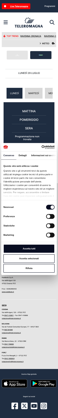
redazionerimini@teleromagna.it (13, 347)
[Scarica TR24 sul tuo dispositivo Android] (43, 383)
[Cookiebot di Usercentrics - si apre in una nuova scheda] (42, 147)
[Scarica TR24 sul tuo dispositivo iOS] (14, 383)
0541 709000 (9, 344)
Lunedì (14, 93)
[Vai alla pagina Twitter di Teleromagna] (24, 406)
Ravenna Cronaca (30, 36)
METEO (45, 43)
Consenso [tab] (8, 155)
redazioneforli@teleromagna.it (12, 361)
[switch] (50, 216)
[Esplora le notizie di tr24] (6, 22)
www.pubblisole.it (8, 292)
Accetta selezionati (29, 258)
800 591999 (8, 330)
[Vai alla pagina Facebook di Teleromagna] (16, 408)
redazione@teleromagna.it (11, 318)
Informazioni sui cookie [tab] (43, 155)
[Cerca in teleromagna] (52, 22)
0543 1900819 (9, 358)
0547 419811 (9, 315)
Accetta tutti (29, 248)
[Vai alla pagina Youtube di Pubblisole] (34, 408)
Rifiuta (29, 268)
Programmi (49, 6)
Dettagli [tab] (23, 155)
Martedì (33, 93)
